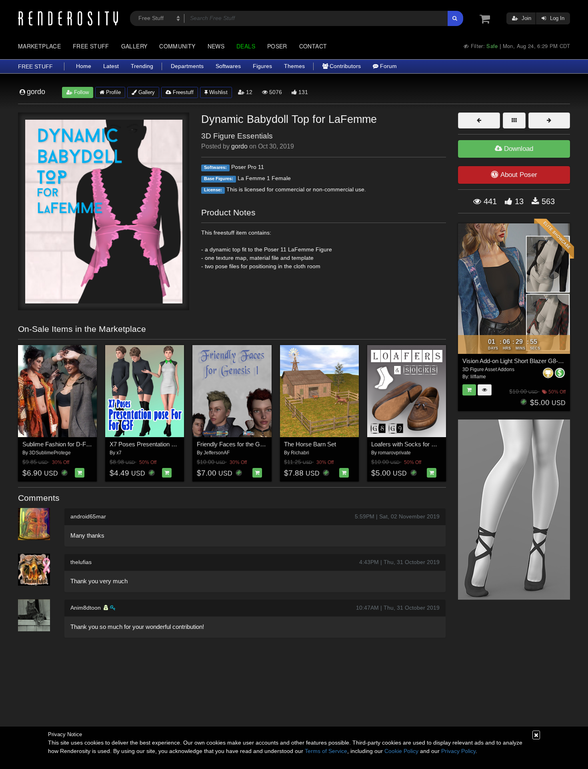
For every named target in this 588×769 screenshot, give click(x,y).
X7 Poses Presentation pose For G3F (159, 444)
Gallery (134, 46)
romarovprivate (394, 453)
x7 (119, 453)
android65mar (88, 516)
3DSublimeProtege (50, 453)
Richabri (300, 453)
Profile (112, 92)
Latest (111, 66)
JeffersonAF (217, 453)
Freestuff (182, 92)
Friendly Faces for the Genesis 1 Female (250, 444)
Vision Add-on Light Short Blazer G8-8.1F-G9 (521, 360)
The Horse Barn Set (310, 444)
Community (177, 46)
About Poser (518, 175)
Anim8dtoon (85, 607)
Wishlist (218, 92)
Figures (262, 66)
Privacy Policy (458, 751)
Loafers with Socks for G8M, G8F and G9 (425, 444)
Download (517, 149)
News (216, 46)
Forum (387, 66)
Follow (80, 92)
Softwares (228, 66)
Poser (277, 46)
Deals (245, 46)
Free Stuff (91, 46)
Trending (142, 66)
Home (83, 66)
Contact (313, 46)
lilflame (478, 376)
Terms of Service (326, 751)
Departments (187, 66)
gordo (239, 146)
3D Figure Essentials (237, 136)
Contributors (344, 66)
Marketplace (39, 46)
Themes (294, 66)
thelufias (81, 562)
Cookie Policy (401, 751)
